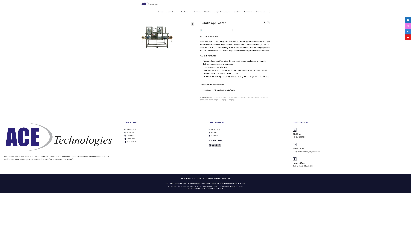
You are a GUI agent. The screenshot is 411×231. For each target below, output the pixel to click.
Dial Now (297, 134)
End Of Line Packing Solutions (258, 97)
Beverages (213, 97)
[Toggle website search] (269, 12)
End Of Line (221, 97)
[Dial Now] (294, 130)
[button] (192, 24)
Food (202, 100)
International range (211, 100)
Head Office (299, 163)
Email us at (298, 148)
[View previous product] (264, 22)
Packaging (222, 100)
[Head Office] (294, 159)
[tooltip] (408, 20)
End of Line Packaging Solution (236, 97)
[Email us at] (294, 144)
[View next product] (268, 22)
